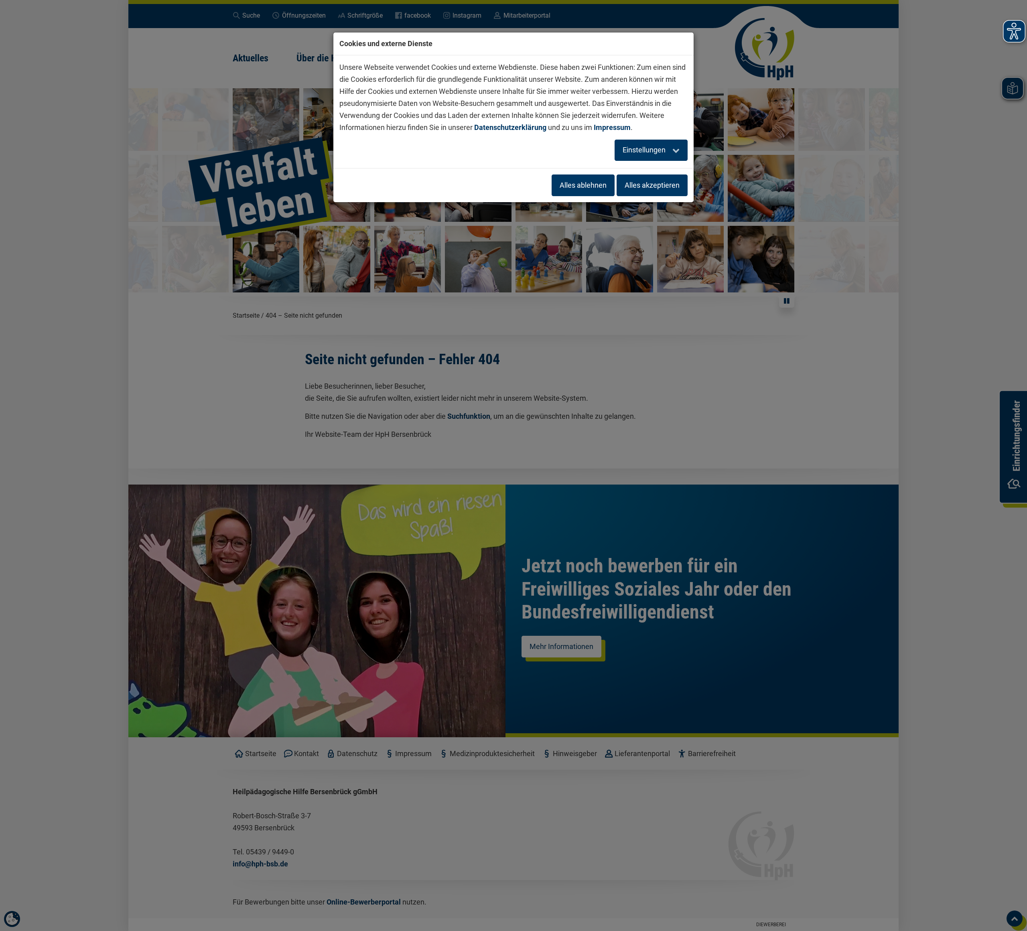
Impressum (612, 127)
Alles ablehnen (583, 185)
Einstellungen (645, 150)
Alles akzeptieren (652, 185)
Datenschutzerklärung (510, 127)
